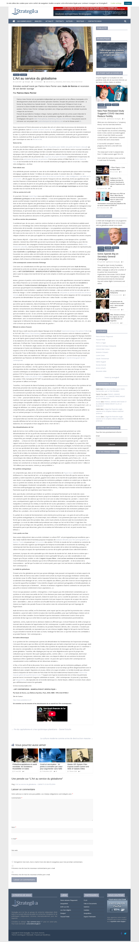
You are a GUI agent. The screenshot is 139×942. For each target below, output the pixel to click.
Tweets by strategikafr (111, 377)
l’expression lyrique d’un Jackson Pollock (75, 331)
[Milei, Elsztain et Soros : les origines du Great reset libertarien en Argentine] (102, 314)
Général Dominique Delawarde (106, 346)
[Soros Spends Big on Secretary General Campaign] (112, 229)
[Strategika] (13, 21)
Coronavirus (102, 107)
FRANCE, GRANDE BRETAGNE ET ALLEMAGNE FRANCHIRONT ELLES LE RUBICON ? (110, 396)
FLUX (85, 900)
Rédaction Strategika (115, 119)
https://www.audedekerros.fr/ (22, 700)
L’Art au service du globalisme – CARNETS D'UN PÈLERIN (35, 784)
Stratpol (63, 913)
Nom (13, 827)
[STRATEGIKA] (24, 900)
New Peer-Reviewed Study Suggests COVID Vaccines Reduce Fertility (110, 114)
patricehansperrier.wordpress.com (51, 121)
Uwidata (86, 910)
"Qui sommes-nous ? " (35, 922)
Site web (14, 850)
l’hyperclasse (68, 473)
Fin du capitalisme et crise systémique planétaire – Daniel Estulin (41, 729)
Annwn (98, 402)
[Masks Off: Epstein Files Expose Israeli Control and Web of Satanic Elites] (79, 750)
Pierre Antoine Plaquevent (104, 336)
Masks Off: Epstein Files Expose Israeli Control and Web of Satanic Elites (78, 766)
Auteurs (69, 21)
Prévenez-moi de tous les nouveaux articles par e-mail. (30, 875)
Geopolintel (64, 903)
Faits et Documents (90, 903)
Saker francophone (40, 119)
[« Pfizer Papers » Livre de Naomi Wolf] (102, 167)
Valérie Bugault (101, 362)
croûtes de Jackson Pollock (33, 376)
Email (98, 436)
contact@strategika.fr (33, 924)
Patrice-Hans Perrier (77, 82)
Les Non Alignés (65, 910)
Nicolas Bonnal (101, 365)
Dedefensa (51, 119)
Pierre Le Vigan (101, 343)
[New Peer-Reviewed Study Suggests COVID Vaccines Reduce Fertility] (112, 86)
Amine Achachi (101, 368)
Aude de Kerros (50, 82)
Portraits (60, 21)
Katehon (86, 907)
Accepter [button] (128, 3)
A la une (16, 75)
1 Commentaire (37, 82)
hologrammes (20, 680)
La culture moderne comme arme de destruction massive (66, 738)
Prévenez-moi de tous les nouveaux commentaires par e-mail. (33, 868)
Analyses (38, 21)
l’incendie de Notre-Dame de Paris (43, 130)
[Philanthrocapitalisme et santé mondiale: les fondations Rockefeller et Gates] (24, 750)
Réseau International (63, 119)
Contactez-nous (94, 21)
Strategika (28, 82)
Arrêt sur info (64, 907)
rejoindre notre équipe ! (118, 921)
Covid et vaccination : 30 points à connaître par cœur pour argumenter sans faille (51, 766)
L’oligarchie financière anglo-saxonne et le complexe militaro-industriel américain (109, 411)
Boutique (80, 21)
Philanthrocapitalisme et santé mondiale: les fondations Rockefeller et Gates (25, 766)
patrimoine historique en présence (35, 159)
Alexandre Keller (101, 371)
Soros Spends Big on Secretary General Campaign (107, 256)
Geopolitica (87, 913)
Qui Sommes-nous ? (24, 21)
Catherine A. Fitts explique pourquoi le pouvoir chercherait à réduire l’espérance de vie (117, 182)
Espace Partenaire (90, 917)
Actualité (49, 21)
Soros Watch (109, 250)
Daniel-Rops (33, 196)
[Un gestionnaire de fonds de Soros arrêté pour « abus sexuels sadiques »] (102, 301)
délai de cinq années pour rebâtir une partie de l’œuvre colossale (65, 147)
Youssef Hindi (100, 340)
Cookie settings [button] (116, 3)
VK (80, 121)
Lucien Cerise (100, 355)
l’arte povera (39, 542)
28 (56, 771)
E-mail (14, 839)
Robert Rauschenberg (32, 333)
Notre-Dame (66, 82)
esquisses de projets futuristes (55, 157)
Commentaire (16, 798)
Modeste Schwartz (102, 352)
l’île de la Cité (37, 139)
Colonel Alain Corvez (102, 349)
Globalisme (58, 82)
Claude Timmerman (102, 359)
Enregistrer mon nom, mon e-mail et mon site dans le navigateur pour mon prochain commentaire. (48, 862)
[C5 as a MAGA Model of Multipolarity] (102, 290)
